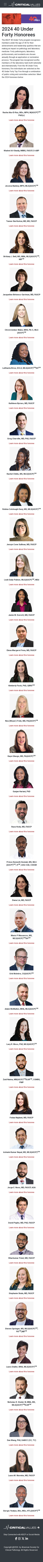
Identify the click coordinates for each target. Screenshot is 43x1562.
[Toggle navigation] (5, 4)
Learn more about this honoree (21, 120)
